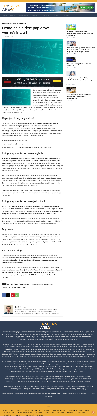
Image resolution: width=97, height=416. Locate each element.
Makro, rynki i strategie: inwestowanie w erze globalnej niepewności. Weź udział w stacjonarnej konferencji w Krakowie (80, 49)
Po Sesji (23, 23)
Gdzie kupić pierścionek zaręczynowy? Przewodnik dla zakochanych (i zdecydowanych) (78, 96)
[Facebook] (4, 295)
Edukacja (5, 23)
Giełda (18, 23)
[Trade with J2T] (32, 82)
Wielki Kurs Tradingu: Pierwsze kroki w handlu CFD (78, 65)
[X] (8, 295)
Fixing (16, 284)
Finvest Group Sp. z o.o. (53, 394)
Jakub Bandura (20, 307)
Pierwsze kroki (12, 23)
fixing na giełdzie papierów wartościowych (42, 284)
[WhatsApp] (17, 295)
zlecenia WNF (6, 287)
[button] (73, 15)
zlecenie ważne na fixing (18, 287)
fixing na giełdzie (24, 284)
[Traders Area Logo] (12, 8)
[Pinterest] (13, 295)
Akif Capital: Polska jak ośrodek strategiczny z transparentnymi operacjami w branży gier (80, 33)
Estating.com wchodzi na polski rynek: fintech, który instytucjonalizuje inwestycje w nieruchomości (80, 80)
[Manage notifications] (93, 412)
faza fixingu (10, 284)
